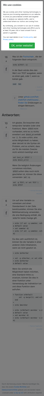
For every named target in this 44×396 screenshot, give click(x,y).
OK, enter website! (22, 45)
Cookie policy (28, 37)
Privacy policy (8, 39)
